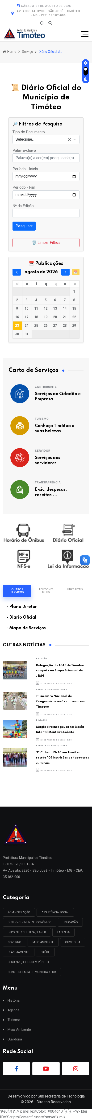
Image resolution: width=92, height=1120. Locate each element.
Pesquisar (24, 226)
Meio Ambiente (43, 942)
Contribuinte (46, 386)
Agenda (13, 1010)
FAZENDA (63, 932)
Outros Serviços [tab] (17, 591)
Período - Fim (24, 187)
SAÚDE (45, 952)
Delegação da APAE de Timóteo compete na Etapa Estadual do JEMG (60, 671)
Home (11, 52)
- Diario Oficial (21, 617)
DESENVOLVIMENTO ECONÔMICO (29, 922)
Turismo (42, 418)
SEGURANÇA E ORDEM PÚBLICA (28, 962)
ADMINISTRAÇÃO (19, 912)
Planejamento (18, 952)
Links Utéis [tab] (75, 589)
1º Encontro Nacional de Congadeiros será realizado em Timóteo (60, 701)
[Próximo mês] (65, 272)
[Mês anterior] (17, 272)
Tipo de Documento (29, 132)
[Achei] (42, 23)
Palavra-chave (24, 150)
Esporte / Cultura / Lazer (51, 689)
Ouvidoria (15, 1039)
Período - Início (25, 169)
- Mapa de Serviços (26, 628)
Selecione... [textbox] (25, 139)
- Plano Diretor (22, 607)
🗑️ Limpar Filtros (46, 242)
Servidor (42, 450)
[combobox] (46, 139)
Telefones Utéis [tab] (46, 591)
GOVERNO (14, 942)
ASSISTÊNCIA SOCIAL (55, 912)
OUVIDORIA (72, 942)
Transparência (48, 482)
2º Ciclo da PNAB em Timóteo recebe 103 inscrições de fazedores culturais (62, 758)
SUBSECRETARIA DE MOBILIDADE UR (32, 972)
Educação (41, 658)
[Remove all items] (69, 139)
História (14, 1000)
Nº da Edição (23, 206)
